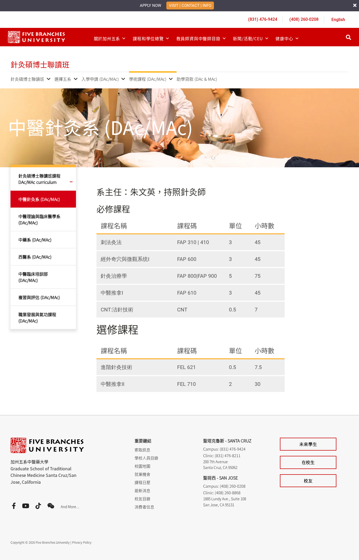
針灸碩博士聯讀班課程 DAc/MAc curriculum (39, 179)
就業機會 (142, 474)
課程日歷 (142, 482)
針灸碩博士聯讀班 (27, 79)
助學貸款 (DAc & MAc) (197, 79)
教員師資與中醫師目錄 (198, 38)
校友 (308, 480)
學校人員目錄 (146, 458)
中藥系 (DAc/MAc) (35, 239)
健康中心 (284, 38)
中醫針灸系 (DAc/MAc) (39, 199)
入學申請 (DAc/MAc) (100, 79)
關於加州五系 (107, 38)
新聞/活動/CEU (248, 38)
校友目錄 (142, 498)
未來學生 (308, 444)
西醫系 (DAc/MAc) (35, 257)
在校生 (308, 462)
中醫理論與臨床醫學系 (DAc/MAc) (39, 219)
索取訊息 (142, 449)
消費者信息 (144, 506)
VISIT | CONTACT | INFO (190, 5)
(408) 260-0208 (304, 19)
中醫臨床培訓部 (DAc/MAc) (33, 277)
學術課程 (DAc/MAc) (147, 79)
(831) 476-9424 (262, 19)
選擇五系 (62, 79)
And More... (70, 506)
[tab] (190, 242)
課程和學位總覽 (148, 38)
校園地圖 (142, 466)
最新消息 (142, 490)
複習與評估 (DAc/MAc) (39, 297)
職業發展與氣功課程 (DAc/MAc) (37, 317)
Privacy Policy (81, 542)
